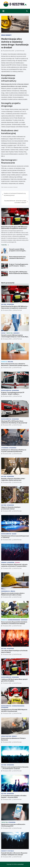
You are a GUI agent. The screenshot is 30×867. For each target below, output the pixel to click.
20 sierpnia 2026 (7, 396)
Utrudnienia (5, 447)
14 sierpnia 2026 (7, 626)
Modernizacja (5, 591)
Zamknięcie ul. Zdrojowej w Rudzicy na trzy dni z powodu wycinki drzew (13, 450)
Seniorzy (4, 562)
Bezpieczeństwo (6, 390)
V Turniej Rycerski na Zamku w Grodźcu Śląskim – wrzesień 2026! (13, 796)
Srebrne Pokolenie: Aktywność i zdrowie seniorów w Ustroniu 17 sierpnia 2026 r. (14, 565)
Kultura (3, 304)
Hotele (3, 333)
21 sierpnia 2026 (7, 367)
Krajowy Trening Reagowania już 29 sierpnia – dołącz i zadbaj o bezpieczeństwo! (18, 265)
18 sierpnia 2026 (7, 425)
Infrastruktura (6, 736)
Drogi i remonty (6, 35)
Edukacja (4, 361)
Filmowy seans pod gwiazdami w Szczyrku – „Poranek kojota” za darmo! (14, 767)
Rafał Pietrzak (20, 50)
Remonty (14, 736)
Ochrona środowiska (14, 619)
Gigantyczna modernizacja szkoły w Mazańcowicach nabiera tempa (12, 594)
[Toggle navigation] (3, 11)
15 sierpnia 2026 (7, 539)
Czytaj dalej (4, 244)
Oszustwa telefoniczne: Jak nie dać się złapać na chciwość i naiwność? (15, 201)
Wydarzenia (10, 304)
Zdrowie (17, 562)
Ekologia (10, 361)
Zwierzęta (16, 333)
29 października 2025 (8, 50)
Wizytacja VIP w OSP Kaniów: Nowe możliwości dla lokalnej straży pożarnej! (18, 273)
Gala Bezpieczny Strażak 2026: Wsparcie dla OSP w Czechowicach (14, 710)
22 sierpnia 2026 (7, 310)
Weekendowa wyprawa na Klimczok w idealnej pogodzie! (13, 825)
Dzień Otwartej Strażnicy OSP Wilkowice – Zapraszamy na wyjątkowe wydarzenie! (14, 227)
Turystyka (9, 333)
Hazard (14, 533)
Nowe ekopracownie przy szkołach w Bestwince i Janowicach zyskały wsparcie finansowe (18, 259)
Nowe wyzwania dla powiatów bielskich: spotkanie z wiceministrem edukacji (14, 622)
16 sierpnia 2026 (7, 482)
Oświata (12, 591)
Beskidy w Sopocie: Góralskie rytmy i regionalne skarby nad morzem (13, 479)
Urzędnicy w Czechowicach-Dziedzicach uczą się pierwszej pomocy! (15, 194)
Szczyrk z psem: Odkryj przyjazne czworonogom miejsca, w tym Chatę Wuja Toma (17, 251)
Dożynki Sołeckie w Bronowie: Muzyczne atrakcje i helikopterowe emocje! (14, 853)
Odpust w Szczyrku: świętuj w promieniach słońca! (10, 508)
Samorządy (24, 619)
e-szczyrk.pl (20, 864)
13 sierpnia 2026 (7, 742)
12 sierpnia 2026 (7, 857)
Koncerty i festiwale (7, 851)
